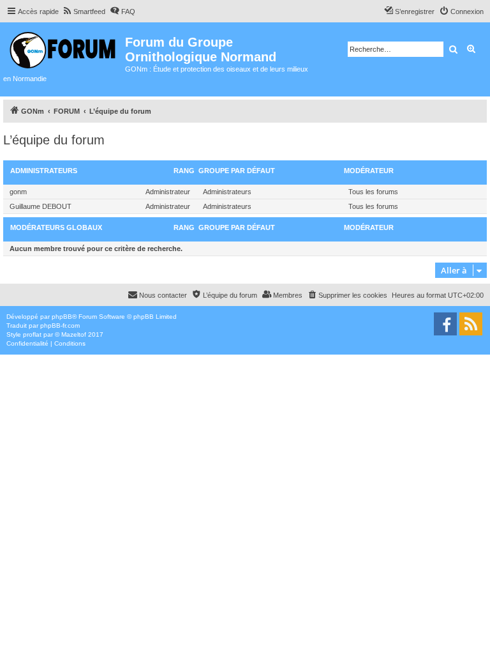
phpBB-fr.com (60, 325)
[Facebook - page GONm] (445, 323)
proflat (32, 334)
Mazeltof (73, 334)
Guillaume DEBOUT (40, 206)
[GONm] (64, 48)
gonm (18, 191)
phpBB (62, 316)
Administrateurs (43, 170)
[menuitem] (83, 11)
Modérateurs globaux (56, 227)
